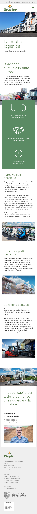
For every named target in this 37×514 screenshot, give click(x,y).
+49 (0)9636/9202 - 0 (17, 468)
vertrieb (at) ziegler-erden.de (12, 478)
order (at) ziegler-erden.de (11, 476)
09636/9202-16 (11, 420)
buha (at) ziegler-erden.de (11, 482)
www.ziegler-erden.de (10, 488)
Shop (7, 2)
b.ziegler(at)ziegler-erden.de (15, 422)
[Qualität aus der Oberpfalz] (15, 496)
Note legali (17, 2)
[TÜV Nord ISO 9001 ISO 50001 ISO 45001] (9, 507)
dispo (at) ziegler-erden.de (11, 480)
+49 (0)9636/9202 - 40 (17, 470)
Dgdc (11, 2)
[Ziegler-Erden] (10, 8)
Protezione (25, 2)
